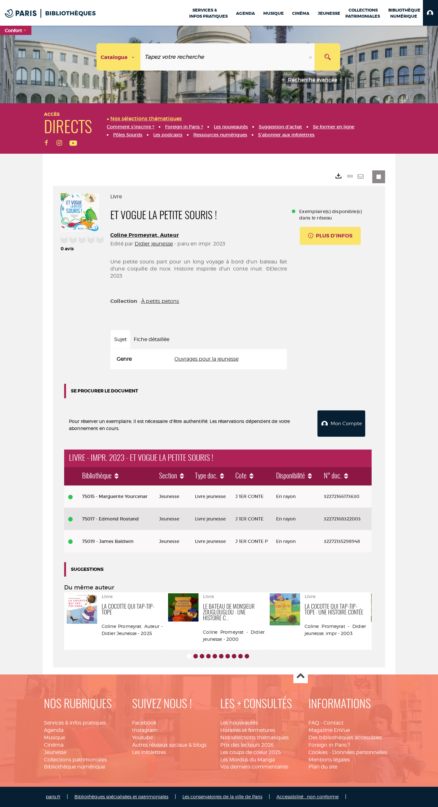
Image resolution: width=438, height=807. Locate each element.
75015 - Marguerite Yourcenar (114, 496)
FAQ (313, 723)
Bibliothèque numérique (74, 767)
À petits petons (160, 301)
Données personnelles (359, 752)
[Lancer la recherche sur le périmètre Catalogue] (327, 57)
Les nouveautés (239, 723)
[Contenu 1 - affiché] (189, 656)
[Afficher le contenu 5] (215, 656)
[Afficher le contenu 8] (234, 656)
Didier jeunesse (154, 244)
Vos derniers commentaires (254, 767)
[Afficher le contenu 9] (240, 656)
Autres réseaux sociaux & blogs (169, 745)
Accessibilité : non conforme (307, 796)
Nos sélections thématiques (254, 737)
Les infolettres (149, 752)
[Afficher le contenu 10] (247, 656)
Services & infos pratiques (75, 723)
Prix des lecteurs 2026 (247, 745)
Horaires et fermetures (247, 730)
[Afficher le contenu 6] (221, 656)
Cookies (318, 752)
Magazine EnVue (329, 730)
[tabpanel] (199, 359)
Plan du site (322, 767)
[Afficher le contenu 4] (208, 656)
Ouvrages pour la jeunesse (206, 359)
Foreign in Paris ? (329, 745)
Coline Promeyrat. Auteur (144, 235)
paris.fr (53, 796)
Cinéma (53, 745)
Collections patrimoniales (75, 760)
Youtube (142, 737)
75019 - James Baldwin (107, 541)
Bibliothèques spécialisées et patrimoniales (121, 796)
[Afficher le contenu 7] (227, 656)
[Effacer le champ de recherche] (311, 57)
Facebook (144, 723)
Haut (300, 676)
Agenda (53, 730)
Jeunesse (55, 752)
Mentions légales (329, 760)
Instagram (145, 730)
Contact (333, 723)
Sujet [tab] (120, 339)
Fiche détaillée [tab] (151, 339)
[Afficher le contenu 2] (195, 656)
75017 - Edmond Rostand (110, 519)
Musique (54, 737)
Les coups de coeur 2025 (250, 752)
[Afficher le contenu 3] (202, 656)
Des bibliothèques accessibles (345, 737)
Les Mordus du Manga (247, 760)
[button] (430, 13)
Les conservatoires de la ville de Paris (222, 796)
